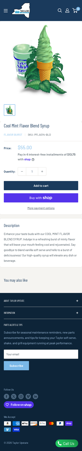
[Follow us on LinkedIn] (35, 396)
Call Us (68, 443)
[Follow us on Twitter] (13, 396)
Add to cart (41, 185)
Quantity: (9, 171)
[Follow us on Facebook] (6, 396)
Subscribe (16, 365)
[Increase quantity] (42, 171)
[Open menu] (6, 10)
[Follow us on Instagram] (21, 396)
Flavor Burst (13, 134)
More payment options (41, 208)
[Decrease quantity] (22, 171)
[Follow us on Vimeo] (28, 396)
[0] (75, 10)
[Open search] (60, 10)
